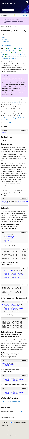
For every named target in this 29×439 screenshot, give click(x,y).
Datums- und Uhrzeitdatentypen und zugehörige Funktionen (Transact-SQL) (13, 118)
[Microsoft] (14, 15)
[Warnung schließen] (27, 2)
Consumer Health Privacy (7, 433)
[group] (14, 203)
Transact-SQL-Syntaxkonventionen (12, 123)
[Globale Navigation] (1, 15)
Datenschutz (15, 431)
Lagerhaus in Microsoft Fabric (14, 57)
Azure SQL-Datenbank (21, 49)
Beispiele (4, 43)
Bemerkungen (5, 41)
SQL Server (11, 26)
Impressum (16, 435)
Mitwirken (8, 431)
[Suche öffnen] (21, 15)
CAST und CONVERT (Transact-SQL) (10, 401)
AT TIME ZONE (16, 103)
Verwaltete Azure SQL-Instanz (11, 51)
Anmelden (25, 15)
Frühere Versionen (18, 429)
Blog (2, 431)
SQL (7, 26)
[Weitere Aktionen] (26, 26)
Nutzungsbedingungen (6, 435)
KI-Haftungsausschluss (6, 429)
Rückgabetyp (5, 39)
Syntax (3, 37)
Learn (2, 26)
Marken (3, 437)
